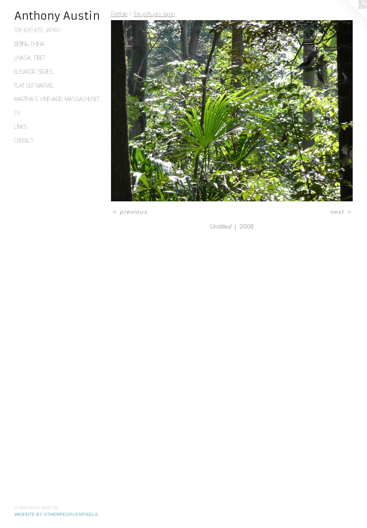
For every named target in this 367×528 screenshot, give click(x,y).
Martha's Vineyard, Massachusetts (59, 98)
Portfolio (119, 13)
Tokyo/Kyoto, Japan (37, 30)
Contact (23, 140)
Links (20, 126)
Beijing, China (29, 43)
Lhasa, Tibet (29, 57)
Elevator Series (33, 71)
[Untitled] (232, 110)
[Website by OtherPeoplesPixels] (349, 18)
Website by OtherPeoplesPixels (56, 514)
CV (17, 112)
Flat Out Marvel (34, 85)
